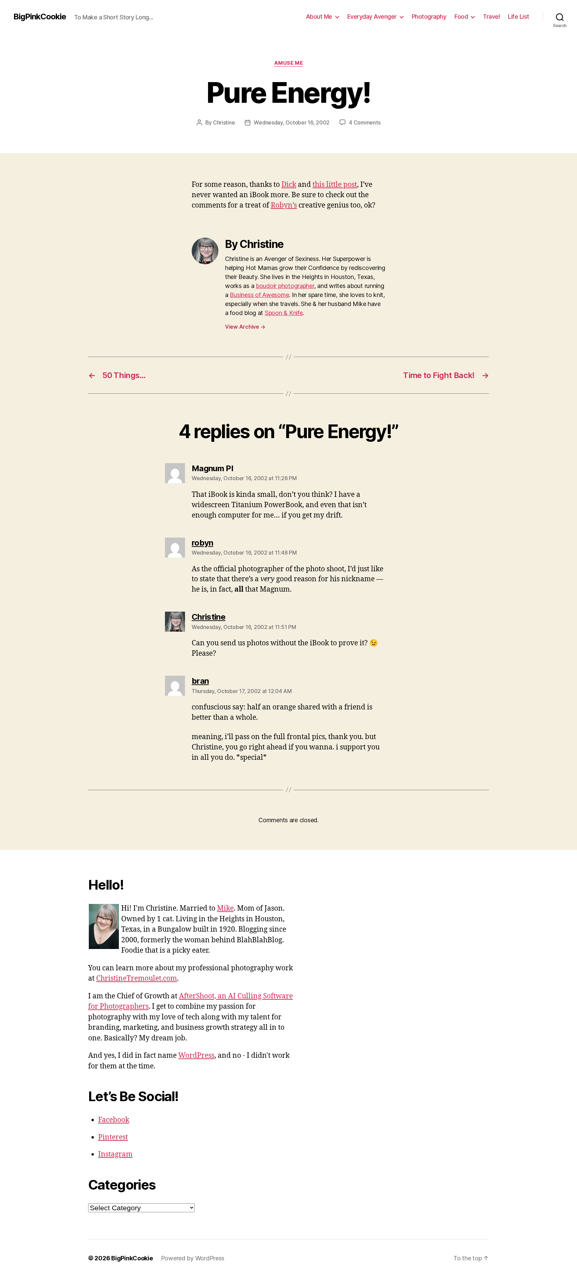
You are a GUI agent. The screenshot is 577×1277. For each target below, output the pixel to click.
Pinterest (113, 1137)
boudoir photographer (285, 285)
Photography (429, 16)
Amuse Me (288, 63)
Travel (491, 16)
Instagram (115, 1154)
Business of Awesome (259, 294)
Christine (224, 122)
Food (461, 16)
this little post (335, 184)
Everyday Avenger (372, 16)
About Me (319, 16)
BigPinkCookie (39, 17)
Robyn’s (284, 205)
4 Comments (364, 122)
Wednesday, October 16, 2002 (292, 122)
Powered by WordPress (193, 1258)
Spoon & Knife (284, 312)
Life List (518, 16)
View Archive (245, 326)
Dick (288, 184)
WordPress (196, 1055)
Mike (225, 908)
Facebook (113, 1120)
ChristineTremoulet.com (136, 978)
